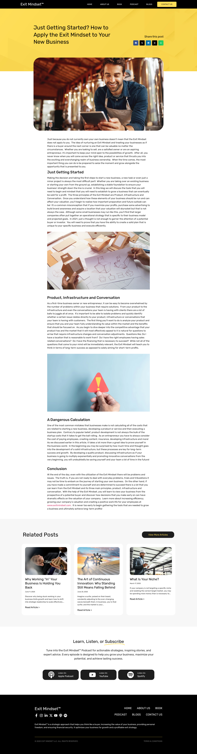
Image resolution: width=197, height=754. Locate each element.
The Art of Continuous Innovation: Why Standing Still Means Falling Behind (96, 583)
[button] (135, 42)
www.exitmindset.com (59, 505)
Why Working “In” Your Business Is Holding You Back (42, 583)
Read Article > (32, 607)
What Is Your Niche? (144, 579)
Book (119, 4)
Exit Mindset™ (32, 4)
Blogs (149, 4)
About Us (104, 4)
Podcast (134, 4)
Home (89, 4)
